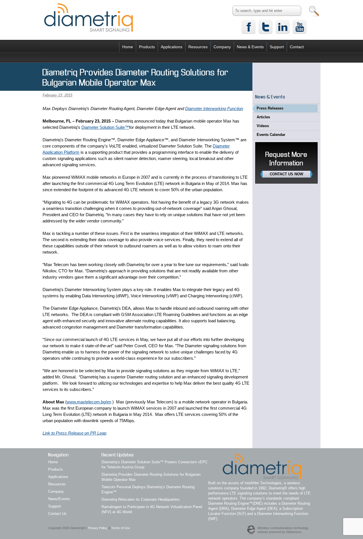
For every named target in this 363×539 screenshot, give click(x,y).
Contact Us (57, 513)
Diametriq (89, 17)
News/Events (59, 499)
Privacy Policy (97, 528)
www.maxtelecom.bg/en (89, 401)
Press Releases (270, 108)
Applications (171, 47)
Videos (263, 126)
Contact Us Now (286, 174)
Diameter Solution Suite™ (105, 127)
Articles (263, 117)
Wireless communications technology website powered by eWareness (283, 530)
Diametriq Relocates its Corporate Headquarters (141, 499)
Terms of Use (120, 528)
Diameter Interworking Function (214, 108)
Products (147, 47)
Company (222, 47)
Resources (198, 47)
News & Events (250, 47)
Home (127, 47)
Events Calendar (271, 134)
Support (277, 47)
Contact (297, 47)
